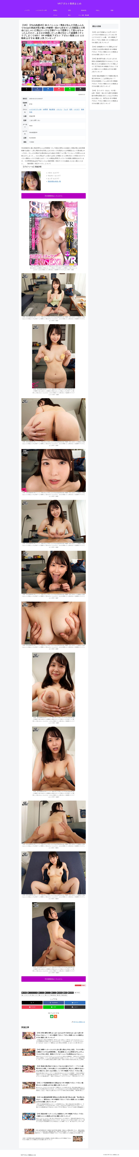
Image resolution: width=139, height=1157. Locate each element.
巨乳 (71, 109)
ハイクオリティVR (35, 109)
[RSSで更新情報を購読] (55, 1016)
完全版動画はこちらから (53, 196)
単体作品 (60, 992)
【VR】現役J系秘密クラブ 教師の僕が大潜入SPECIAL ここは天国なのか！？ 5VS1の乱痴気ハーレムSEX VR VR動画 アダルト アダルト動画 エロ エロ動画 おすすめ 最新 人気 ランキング (105, 81)
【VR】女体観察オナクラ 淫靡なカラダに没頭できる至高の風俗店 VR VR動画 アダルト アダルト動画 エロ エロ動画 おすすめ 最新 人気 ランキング (105, 50)
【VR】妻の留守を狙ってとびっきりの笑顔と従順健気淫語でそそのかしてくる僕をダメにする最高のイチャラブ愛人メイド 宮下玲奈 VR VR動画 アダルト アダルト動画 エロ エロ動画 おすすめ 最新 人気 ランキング (105, 65)
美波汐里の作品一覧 (54, 181)
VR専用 (45, 109)
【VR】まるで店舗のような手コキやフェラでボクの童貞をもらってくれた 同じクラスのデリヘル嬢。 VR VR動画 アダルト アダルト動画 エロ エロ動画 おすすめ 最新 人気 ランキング (105, 37)
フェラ (66, 109)
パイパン (59, 109)
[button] (80, 89)
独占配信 (52, 109)
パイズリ (77, 109)
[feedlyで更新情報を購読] (51, 1016)
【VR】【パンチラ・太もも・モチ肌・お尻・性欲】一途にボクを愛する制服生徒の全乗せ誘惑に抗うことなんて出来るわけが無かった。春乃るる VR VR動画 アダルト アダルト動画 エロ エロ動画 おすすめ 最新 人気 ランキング (105, 97)
